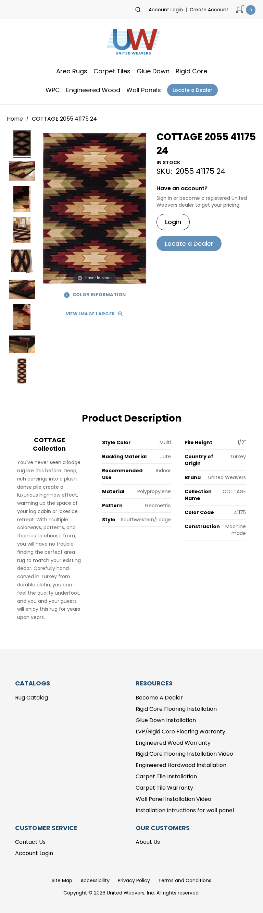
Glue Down (153, 71)
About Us (148, 842)
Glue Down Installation (166, 720)
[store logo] (131, 44)
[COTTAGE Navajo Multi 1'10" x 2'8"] (22, 144)
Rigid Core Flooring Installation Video (184, 754)
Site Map (62, 880)
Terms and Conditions (184, 880)
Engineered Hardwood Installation (181, 765)
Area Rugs (71, 71)
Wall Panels (143, 90)
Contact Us (30, 842)
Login (173, 222)
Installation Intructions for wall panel (185, 810)
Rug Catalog (31, 698)
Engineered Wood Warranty (173, 743)
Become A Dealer (159, 698)
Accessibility (95, 880)
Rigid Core (191, 71)
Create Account (209, 9)
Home (15, 119)
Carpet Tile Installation (166, 776)
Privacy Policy (134, 880)
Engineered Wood (93, 90)
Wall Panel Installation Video (173, 799)
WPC (53, 90)
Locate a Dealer (192, 90)
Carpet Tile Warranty (164, 788)
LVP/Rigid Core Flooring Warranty (180, 731)
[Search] (138, 9)
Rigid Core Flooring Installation (176, 709)
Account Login (166, 9)
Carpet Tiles (111, 71)
